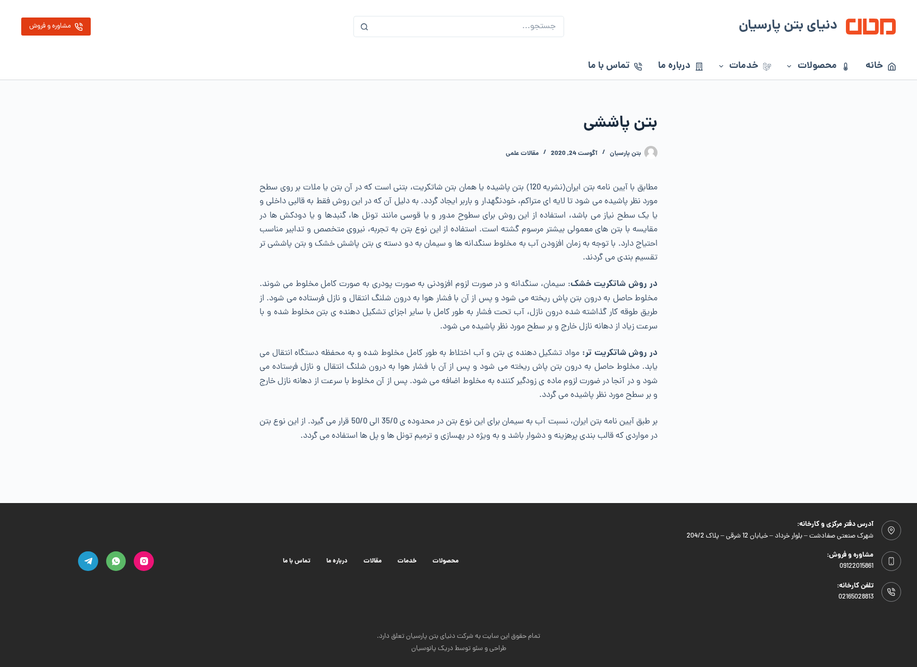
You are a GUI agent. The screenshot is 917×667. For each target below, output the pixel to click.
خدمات (743, 66)
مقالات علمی (522, 154)
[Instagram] (144, 561)
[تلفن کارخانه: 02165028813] (891, 592)
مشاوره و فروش (50, 26)
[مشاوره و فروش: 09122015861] (891, 561)
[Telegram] (88, 561)
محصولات (817, 66)
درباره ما (674, 66)
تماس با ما (608, 66)
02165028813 (855, 597)
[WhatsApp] (116, 561)
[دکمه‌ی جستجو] (364, 26)
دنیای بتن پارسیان (788, 26)
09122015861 (856, 566)
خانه (874, 66)
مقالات (373, 561)
